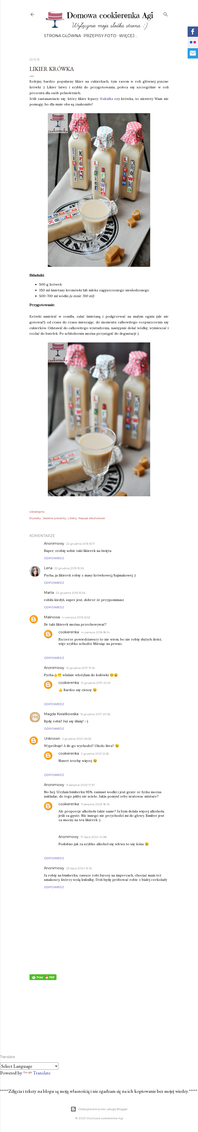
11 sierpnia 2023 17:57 (80, 785)
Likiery (72, 518)
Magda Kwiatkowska (61, 714)
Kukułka (106, 99)
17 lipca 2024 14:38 (94, 837)
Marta (49, 592)
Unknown (52, 738)
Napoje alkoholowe (91, 518)
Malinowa (52, 617)
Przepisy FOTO (100, 35)
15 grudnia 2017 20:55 (95, 714)
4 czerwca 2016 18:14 (95, 632)
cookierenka (68, 632)
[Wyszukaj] (166, 13)
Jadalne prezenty (54, 518)
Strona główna (62, 35)
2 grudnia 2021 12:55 (95, 753)
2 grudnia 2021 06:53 (76, 738)
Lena (48, 568)
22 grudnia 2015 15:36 (70, 593)
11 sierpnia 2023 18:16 (95, 804)
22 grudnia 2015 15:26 (69, 568)
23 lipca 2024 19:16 (79, 868)
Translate (41, 1073)
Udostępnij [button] (36, 511)
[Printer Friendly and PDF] (43, 978)
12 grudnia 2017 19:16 (80, 668)
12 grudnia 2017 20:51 (95, 683)
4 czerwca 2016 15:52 (76, 617)
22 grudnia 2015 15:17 (80, 543)
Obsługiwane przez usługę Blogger (103, 1109)
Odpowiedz (54, 558)
